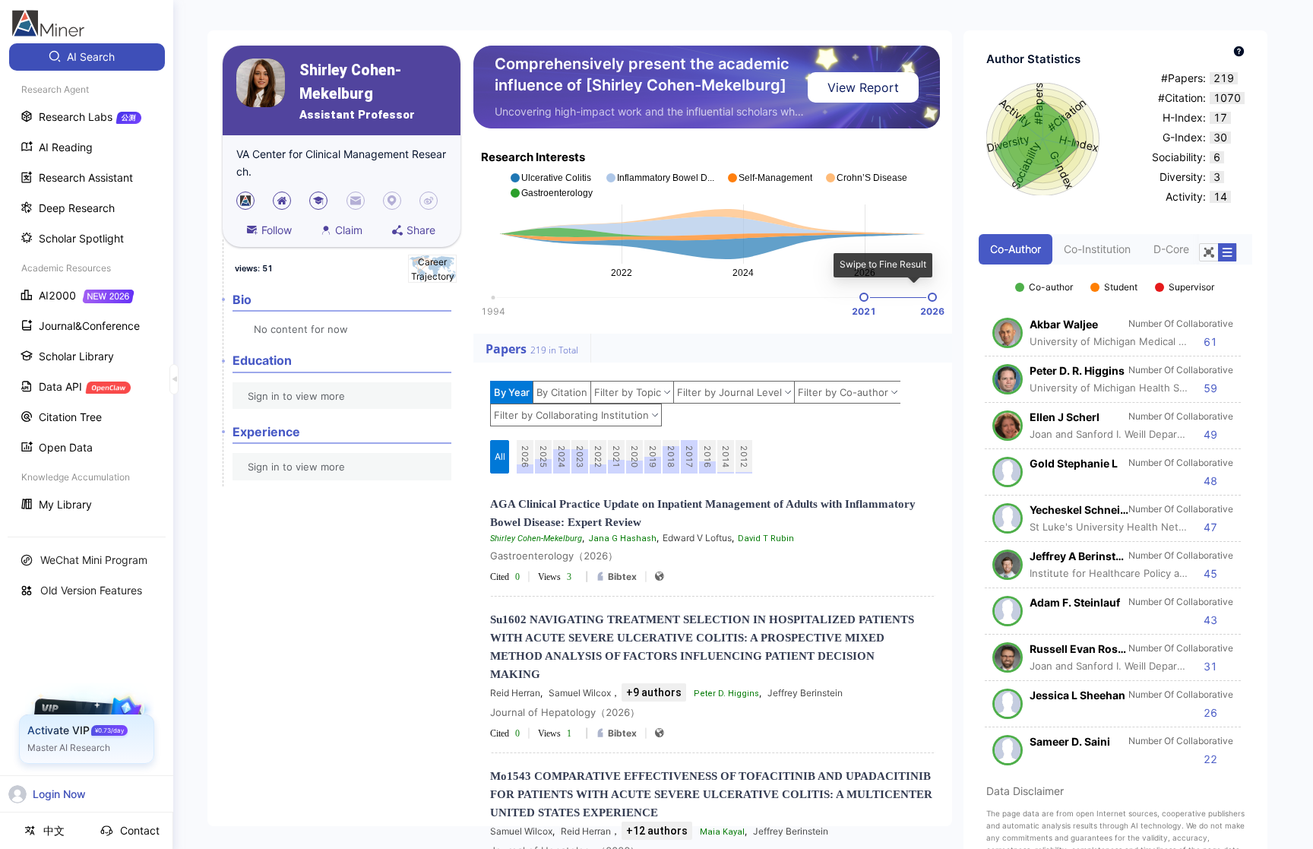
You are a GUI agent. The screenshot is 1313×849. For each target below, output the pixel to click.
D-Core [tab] (1171, 248)
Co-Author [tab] (1015, 248)
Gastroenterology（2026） (554, 556)
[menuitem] (87, 57)
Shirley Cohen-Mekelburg (350, 82)
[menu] (86, 282)
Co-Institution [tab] (1097, 248)
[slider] (864, 297)
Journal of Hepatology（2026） (565, 712)
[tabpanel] (1115, 515)
